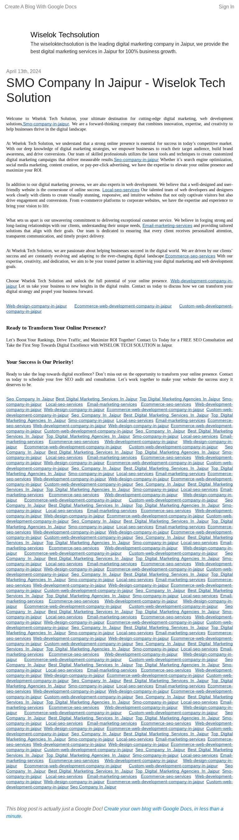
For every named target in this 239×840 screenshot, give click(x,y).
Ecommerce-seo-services (190, 255)
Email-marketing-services (167, 225)
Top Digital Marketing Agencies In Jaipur (180, 398)
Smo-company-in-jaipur (46, 123)
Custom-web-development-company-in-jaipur (88, 430)
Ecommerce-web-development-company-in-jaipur (123, 305)
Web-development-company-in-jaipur (69, 425)
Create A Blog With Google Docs (41, 6)
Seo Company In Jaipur (30, 398)
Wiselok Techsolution (64, 34)
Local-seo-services (120, 189)
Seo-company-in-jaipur (136, 159)
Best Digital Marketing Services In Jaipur (97, 398)
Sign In (226, 6)
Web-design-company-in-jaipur (36, 305)
